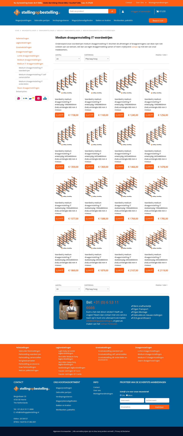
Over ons (139, 3)
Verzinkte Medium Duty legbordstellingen (68, 357)
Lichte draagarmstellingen (28, 56)
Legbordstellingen (23, 43)
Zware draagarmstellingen (28, 88)
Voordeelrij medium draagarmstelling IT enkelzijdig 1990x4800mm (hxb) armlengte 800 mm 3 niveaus (155, 104)
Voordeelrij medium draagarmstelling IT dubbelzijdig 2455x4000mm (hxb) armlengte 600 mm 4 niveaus (66, 259)
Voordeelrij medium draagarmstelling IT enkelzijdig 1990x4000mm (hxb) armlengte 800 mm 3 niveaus (126, 104)
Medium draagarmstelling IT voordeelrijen (31, 69)
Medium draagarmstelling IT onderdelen (31, 82)
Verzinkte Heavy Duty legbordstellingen (67, 363)
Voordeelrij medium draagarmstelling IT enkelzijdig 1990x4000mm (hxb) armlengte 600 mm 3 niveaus (66, 104)
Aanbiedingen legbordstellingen (71, 367)
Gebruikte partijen (42, 20)
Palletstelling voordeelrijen (30, 354)
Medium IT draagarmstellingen (30, 63)
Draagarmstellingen (24, 52)
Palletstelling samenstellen (30, 357)
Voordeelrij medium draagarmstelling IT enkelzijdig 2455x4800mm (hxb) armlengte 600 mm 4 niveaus (96, 156)
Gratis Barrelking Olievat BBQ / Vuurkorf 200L (68, 3)
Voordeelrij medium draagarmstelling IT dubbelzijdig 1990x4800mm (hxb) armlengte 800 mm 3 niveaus (156, 208)
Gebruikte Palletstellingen (29, 351)
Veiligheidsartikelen (27, 360)
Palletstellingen (22, 38)
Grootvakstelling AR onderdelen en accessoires (112, 358)
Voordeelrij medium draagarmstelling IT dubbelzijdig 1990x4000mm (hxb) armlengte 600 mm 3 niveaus (66, 208)
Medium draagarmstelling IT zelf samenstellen (32, 75)
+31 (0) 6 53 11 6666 (25, 409)
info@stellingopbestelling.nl (99, 321)
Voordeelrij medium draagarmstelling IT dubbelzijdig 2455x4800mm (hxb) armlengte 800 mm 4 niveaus (156, 259)
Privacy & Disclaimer (122, 431)
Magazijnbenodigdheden (82, 20)
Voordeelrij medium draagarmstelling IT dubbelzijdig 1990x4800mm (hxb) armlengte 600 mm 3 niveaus (96, 208)
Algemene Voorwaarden (62, 431)
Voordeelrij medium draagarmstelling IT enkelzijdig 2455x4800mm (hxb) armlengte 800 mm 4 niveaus (155, 156)
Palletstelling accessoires (29, 364)
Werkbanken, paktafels (123, 20)
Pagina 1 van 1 (161, 55)
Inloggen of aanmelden (140, 11)
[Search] (112, 11)
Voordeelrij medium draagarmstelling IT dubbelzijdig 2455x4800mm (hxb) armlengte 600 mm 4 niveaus (96, 259)
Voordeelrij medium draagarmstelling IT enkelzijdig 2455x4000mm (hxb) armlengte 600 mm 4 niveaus (66, 156)
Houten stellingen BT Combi (70, 374)
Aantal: (58, 55)
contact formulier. (109, 323)
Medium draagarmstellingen (29, 60)
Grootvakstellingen (24, 47)
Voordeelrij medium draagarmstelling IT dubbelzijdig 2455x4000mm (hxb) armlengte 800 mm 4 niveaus (126, 259)
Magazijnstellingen (23, 20)
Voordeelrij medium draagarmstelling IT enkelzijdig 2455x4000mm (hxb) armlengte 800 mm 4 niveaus (126, 156)
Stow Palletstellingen (27, 367)
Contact (129, 2)
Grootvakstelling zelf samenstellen (112, 354)
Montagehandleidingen (158, 2)
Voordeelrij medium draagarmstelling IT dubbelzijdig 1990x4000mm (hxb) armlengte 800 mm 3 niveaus (126, 208)
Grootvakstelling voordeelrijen (110, 351)
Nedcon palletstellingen (29, 370)
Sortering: (88, 55)
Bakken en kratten (103, 20)
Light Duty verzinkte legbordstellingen (66, 352)
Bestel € (158, 20)
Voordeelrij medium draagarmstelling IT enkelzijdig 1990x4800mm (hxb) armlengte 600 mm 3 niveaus (96, 104)
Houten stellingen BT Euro (69, 371)
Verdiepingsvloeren (61, 20)
